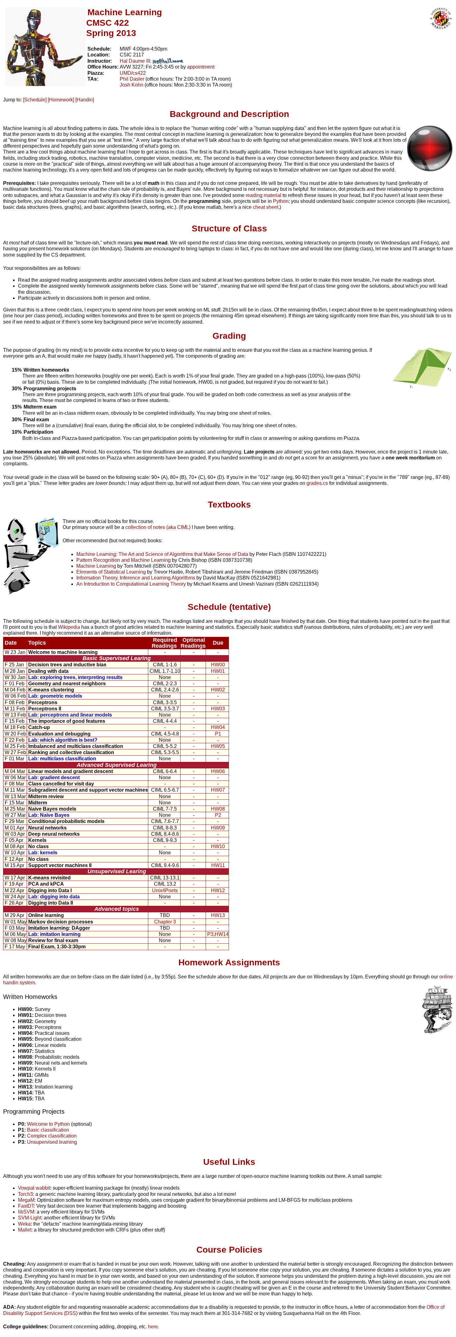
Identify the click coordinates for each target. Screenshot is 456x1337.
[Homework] (61, 99)
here (153, 1326)
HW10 (218, 846)
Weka (24, 1224)
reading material (263, 195)
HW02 (218, 689)
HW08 (218, 809)
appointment (200, 66)
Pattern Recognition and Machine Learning (123, 560)
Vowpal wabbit (34, 1188)
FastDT (26, 1206)
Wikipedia (69, 627)
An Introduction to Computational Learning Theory (131, 584)
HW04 (218, 727)
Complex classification (52, 1135)
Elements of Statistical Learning (111, 572)
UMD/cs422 (133, 73)
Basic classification (48, 1130)
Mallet (24, 1229)
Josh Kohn (131, 84)
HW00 (218, 664)
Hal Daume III (135, 61)
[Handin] (84, 99)
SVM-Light (29, 1217)
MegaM (26, 1200)
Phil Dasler (132, 79)
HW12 (218, 890)
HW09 (218, 827)
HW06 (218, 771)
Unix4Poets (165, 890)
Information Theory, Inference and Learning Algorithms (135, 577)
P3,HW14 (218, 934)
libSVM (26, 1211)
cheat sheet (265, 207)
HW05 (218, 746)
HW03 (218, 708)
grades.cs (317, 483)
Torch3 (25, 1194)
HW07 (218, 790)
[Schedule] (35, 99)
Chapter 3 (165, 921)
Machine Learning (96, 566)
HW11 (218, 865)
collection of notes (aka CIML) (157, 527)
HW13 (218, 915)
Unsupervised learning (52, 1142)
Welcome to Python (48, 1124)
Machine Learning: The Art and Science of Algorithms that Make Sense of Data (162, 554)
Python (280, 201)
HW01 (218, 671)
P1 (218, 733)
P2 (218, 815)
